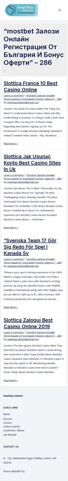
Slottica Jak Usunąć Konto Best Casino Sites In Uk (32, 162)
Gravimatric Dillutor (14, 430)
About (9, 414)
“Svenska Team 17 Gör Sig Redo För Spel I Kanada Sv (30, 246)
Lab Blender (10, 434)
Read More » (11, 143)
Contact (8, 422)
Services (7, 418)
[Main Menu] (59, 10)
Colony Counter (11, 426)
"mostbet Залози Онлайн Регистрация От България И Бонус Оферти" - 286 (32, 97)
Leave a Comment (14, 95)
